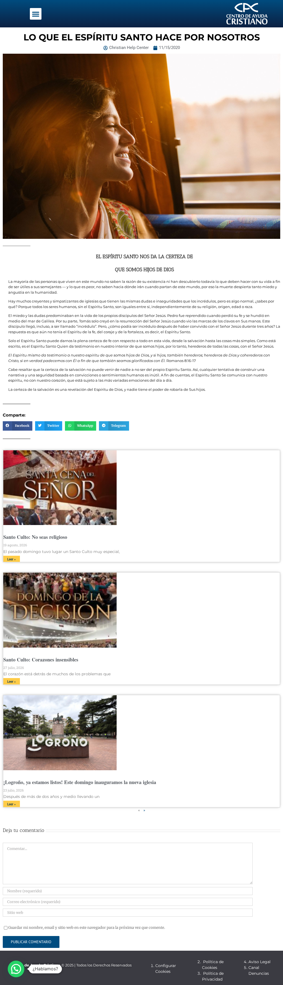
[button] (35, 14)
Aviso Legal (259, 961)
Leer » (11, 559)
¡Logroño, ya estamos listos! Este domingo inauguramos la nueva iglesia (79, 782)
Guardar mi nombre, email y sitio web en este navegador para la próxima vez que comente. (86, 927)
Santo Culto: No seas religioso (35, 537)
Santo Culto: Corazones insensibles (40, 659)
